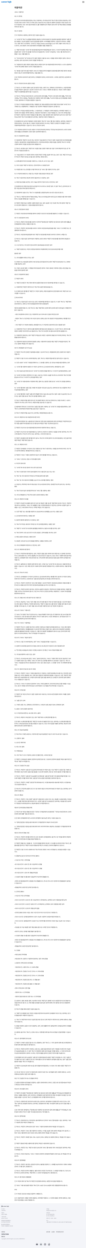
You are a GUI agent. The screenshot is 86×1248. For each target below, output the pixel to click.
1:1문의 (53, 1231)
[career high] (6, 2)
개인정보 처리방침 (5, 1234)
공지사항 (48, 1231)
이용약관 (3, 1231)
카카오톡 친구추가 (60, 1231)
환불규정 (3, 1236)
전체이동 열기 (83, 2)
